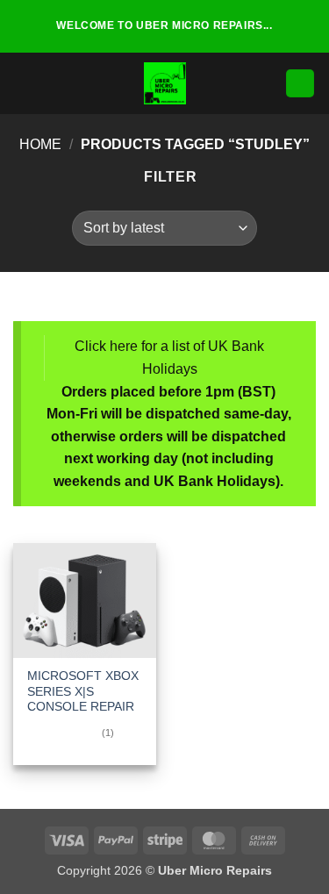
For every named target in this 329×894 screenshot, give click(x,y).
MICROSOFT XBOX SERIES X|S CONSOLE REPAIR (83, 691)
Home (40, 144)
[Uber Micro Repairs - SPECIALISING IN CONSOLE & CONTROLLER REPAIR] (165, 83)
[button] (23, 82)
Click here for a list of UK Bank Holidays (169, 357)
